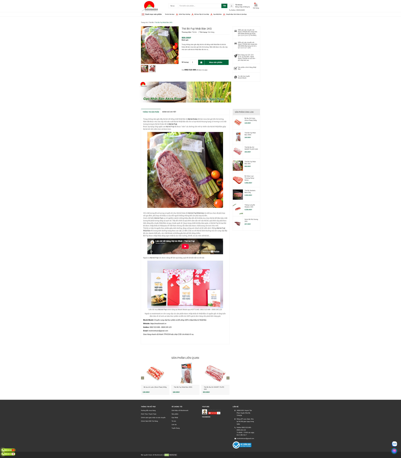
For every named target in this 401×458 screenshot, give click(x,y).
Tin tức (174, 421)
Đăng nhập (239, 7)
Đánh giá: (185, 40)
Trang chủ (144, 22)
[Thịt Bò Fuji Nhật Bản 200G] (185, 373)
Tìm (224, 6)
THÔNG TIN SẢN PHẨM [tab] (151, 112)
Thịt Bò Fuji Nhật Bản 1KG (250, 163)
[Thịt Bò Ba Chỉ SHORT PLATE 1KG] (215, 373)
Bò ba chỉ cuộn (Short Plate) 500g (155, 387)
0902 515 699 (190, 70)
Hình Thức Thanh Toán (148, 414)
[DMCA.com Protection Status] (170, 455)
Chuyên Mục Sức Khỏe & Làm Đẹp (236, 14)
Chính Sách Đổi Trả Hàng (149, 421)
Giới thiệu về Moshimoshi (180, 410)
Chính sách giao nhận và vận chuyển (153, 417)
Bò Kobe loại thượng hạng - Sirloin (250, 178)
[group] (160, 45)
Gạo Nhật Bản (217, 14)
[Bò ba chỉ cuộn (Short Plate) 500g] (155, 373)
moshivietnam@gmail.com (245, 438)
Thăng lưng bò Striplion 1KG (250, 206)
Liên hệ (174, 424)
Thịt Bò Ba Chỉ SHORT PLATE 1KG (251, 148)
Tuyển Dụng (176, 428)
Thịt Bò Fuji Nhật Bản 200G (183, 387)
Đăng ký (247, 7)
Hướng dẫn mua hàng (148, 410)
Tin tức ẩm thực (169, 14)
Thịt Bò (151, 22)
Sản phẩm (175, 414)
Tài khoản (238, 5)
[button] (176, 45)
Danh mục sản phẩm (153, 14)
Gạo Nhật (175, 417)
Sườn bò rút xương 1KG (251, 220)
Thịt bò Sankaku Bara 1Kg (250, 191)
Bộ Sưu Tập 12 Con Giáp (201, 14)
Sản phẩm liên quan (185, 357)
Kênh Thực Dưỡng (184, 14)
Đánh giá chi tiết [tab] (169, 112)
